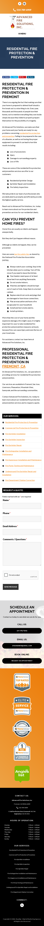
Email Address (10, 526)
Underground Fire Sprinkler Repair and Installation (22, 887)
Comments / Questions (15, 539)
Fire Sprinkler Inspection (15, 439)
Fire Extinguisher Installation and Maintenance (22, 873)
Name (6, 500)
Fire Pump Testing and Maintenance (19, 465)
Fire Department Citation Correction (20, 480)
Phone (6, 513)
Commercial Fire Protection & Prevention (21, 428)
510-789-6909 (24, 9)
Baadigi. (19, 919)
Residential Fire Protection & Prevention (21, 422)
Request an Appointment (22, 661)
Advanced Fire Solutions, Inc (22, 22)
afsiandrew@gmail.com (22, 646)
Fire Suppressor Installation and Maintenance (23, 460)
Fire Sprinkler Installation (15, 434)
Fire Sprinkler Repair (13, 445)
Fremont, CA (13, 366)
